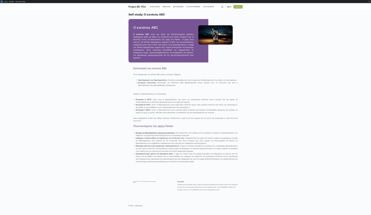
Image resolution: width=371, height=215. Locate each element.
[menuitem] (1, 1)
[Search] (222, 7)
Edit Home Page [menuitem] (20, 1)
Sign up (238, 7)
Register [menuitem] (11, 1)
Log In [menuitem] (6, 1)
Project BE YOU (137, 6)
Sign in (229, 7)
